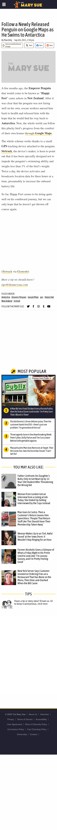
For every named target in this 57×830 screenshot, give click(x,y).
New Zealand (6, 301)
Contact (33, 734)
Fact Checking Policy (36, 729)
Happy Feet (49, 297)
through (38, 133)
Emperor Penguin (19, 297)
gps (41, 297)
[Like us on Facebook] (33, 307)
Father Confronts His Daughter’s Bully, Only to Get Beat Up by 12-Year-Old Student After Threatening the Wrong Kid (35, 480)
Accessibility (41, 719)
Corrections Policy (15, 729)
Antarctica (5, 297)
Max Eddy (8, 40)
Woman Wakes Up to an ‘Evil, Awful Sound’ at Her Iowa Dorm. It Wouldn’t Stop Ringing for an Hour (35, 536)
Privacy (10, 719)
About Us (33, 714)
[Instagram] (38, 307)
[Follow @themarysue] (28, 307)
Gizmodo (22, 271)
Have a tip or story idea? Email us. (32, 601)
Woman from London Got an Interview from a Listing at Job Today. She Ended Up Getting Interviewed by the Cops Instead (34, 498)
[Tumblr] (44, 307)
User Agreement (14, 724)
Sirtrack (6, 151)
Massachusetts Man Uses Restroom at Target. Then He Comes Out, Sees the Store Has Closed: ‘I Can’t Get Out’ (31, 450)
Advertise (44, 714)
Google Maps (33, 297)
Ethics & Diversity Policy (36, 724)
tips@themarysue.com (14, 284)
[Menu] (4, 4)
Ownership (22, 734)
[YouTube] (49, 307)
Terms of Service (25, 719)
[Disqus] (28, 655)
